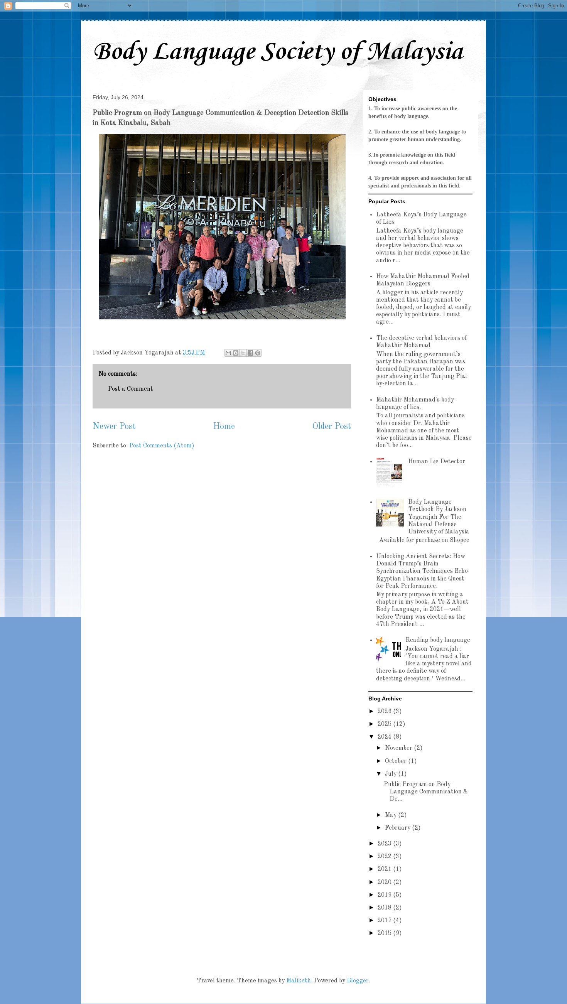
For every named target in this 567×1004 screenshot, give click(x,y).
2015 (385, 933)
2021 (385, 869)
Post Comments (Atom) (161, 446)
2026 (385, 712)
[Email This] (228, 353)
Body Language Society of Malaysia (277, 52)
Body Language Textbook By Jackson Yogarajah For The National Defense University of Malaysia (438, 517)
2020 (385, 882)
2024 (385, 737)
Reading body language (437, 640)
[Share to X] (243, 353)
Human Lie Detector (436, 462)
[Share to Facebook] (250, 353)
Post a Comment (130, 389)
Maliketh (298, 981)
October (396, 761)
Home (224, 426)
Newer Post (114, 426)
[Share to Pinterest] (258, 353)
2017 (385, 921)
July (391, 774)
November (399, 748)
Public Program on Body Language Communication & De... (426, 791)
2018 (385, 908)
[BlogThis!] (236, 353)
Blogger (358, 981)
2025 (385, 724)
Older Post (331, 426)
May (391, 815)
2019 (385, 895)
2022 (385, 857)
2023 (385, 844)
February (398, 828)
